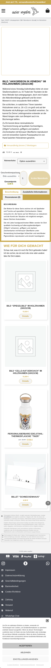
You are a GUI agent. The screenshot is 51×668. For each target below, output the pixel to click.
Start (2, 20)
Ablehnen (26, 652)
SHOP (7, 20)
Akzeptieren (25, 646)
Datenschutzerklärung (27, 665)
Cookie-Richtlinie (13, 665)
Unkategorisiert (14, 20)
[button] (47, 620)
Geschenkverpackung (10, 173)
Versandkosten (8, 517)
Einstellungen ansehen (25, 659)
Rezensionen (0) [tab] (12, 197)
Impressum (40, 665)
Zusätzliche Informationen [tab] (35, 192)
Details (25, 316)
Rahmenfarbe (10, 160)
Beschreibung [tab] (11, 192)
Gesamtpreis (10, 182)
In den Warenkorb (39, 178)
